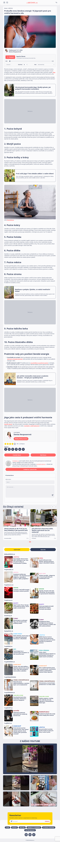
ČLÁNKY (15, 618)
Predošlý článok (17, 455)
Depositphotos (10, 220)
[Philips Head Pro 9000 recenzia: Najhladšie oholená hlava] (44, 782)
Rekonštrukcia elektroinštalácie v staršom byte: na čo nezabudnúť (21, 683)
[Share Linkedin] (19, 449)
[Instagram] (26, 834)
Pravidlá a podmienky (34, 827)
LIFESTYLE (10, 8)
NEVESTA (15, 572)
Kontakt (14, 827)
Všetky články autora (21, 439)
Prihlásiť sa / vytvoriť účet (30, 469)
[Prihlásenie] (4, 2)
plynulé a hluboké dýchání (15, 359)
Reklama (22, 827)
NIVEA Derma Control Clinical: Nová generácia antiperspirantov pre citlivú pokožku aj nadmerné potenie (47, 640)
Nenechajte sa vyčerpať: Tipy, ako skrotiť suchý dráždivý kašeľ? (20, 622)
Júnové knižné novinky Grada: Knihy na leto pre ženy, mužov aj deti (46, 730)
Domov (5, 8)
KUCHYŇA (16, 711)
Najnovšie (43, 549)
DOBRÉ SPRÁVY (17, 634)
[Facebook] (33, 834)
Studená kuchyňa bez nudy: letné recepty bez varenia (47, 714)
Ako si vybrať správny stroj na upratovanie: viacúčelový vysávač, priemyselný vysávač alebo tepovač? (47, 670)
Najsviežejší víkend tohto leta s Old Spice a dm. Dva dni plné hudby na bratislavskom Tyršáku (20, 561)
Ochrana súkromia (48, 827)
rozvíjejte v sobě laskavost (31, 426)
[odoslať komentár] (52, 495)
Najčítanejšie (17, 549)
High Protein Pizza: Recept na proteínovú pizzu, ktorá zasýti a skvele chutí (21, 606)
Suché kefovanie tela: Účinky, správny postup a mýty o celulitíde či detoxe (46, 561)
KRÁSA (41, 558)
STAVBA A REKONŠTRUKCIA (21, 680)
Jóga (54, 72)
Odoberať (47, 821)
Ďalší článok (43, 455)
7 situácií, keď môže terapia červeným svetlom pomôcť (21, 590)
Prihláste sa (16, 461)
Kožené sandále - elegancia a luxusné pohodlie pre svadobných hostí (47, 577)
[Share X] (12, 449)
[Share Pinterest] (16, 449)
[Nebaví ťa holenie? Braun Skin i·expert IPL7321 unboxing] (16, 799)
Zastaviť (8, 64)
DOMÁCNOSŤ (17, 664)
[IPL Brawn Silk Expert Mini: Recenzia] (44, 799)
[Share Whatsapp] (9, 449)
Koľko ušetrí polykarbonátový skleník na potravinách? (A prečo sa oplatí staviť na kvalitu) (47, 654)
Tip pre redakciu (30, 830)
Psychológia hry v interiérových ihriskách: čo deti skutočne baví (21, 652)
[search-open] (7, 2)
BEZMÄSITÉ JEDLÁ (44, 712)
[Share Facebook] (5, 449)
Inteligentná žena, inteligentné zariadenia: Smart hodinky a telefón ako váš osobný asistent (47, 624)
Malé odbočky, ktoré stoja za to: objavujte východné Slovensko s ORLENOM (21, 637)
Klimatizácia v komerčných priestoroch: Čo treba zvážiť (47, 683)
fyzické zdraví (8, 424)
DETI (14, 649)
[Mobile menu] (57, 2)
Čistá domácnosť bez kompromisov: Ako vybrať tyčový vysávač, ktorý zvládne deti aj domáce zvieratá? (20, 731)
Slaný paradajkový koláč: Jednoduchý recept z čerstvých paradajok (46, 607)
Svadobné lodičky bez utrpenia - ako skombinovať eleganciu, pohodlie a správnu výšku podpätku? (21, 576)
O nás (7, 827)
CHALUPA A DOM (18, 695)
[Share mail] (23, 449)
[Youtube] (30, 834)
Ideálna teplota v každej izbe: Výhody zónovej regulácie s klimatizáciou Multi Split (46, 701)
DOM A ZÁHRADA (44, 650)
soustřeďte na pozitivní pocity (39, 363)
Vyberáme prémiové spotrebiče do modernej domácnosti (20, 714)
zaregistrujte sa (41, 464)
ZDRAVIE (15, 588)
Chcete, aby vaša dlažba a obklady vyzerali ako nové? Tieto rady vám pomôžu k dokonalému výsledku (21, 669)
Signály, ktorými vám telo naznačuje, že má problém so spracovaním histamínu (47, 592)
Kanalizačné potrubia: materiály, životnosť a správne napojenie (19, 698)
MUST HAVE (42, 573)
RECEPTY (15, 603)
